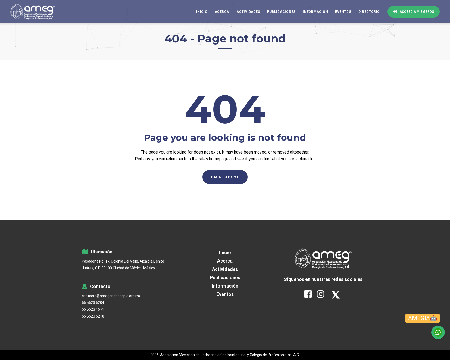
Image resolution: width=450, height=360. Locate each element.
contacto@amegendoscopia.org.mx (111, 296)
